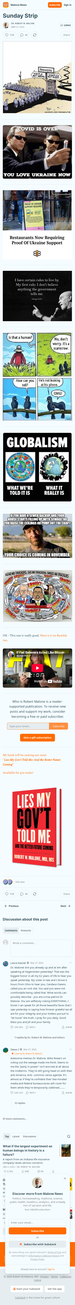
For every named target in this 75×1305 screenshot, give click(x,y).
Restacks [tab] (26, 930)
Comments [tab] (11, 930)
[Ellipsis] (70, 962)
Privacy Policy (37, 1259)
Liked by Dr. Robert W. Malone (28, 1053)
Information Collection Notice (44, 1255)
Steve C (14, 1049)
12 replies (19, 1103)
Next (63, 906)
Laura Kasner (18, 963)
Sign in (68, 4)
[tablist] (18, 930)
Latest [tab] (16, 1136)
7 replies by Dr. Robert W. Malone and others (39, 1037)
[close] (65, 1178)
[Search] (68, 1136)
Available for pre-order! (18, 773)
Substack (20, 1297)
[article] (37, 1159)
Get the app (55, 1288)
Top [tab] (7, 1136)
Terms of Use (54, 1252)
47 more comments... (15, 1118)
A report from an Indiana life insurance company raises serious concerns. (26, 1160)
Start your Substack (28, 1288)
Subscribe (54, 4)
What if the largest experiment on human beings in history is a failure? (27, 1150)
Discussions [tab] (29, 1136)
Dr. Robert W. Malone (23, 23)
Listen (67, 25)
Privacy (44, 1276)
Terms (54, 1276)
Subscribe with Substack (40, 1244)
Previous (13, 906)
